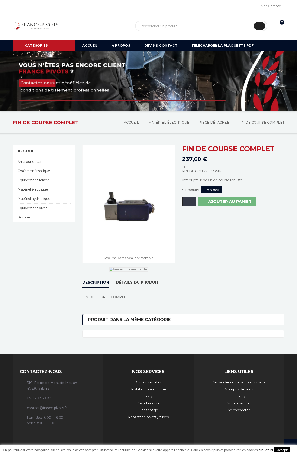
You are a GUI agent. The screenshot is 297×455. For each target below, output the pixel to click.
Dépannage (148, 410)
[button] (22, 81)
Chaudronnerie (148, 403)
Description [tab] (95, 282)
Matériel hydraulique (34, 199)
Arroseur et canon (32, 161)
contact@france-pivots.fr (47, 408)
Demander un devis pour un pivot (239, 382)
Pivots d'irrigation (148, 382)
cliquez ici (266, 450)
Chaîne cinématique (34, 171)
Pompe (24, 217)
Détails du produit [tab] (137, 282)
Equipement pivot (32, 208)
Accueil (26, 151)
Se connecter (239, 410)
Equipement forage (33, 180)
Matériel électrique (33, 189)
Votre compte (238, 403)
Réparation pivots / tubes (148, 417)
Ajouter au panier (229, 201)
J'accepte (282, 450)
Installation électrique (148, 389)
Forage (148, 396)
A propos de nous (239, 389)
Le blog (239, 396)
